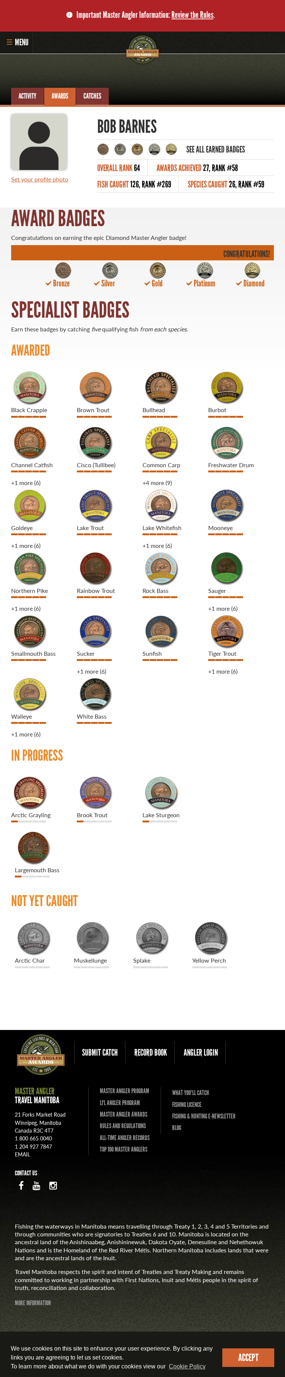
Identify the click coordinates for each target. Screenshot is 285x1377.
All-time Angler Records (125, 1138)
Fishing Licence (187, 1105)
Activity (27, 96)
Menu (22, 42)
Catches (92, 96)
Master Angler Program (124, 1091)
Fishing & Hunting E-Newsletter (204, 1116)
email (22, 1154)
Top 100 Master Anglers (123, 1149)
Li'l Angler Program (120, 1103)
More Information (33, 1303)
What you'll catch (190, 1093)
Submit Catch (100, 1052)
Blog (176, 1128)
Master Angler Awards (123, 1114)
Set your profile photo (39, 179)
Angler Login (201, 1052)
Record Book (150, 1052)
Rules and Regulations (123, 1126)
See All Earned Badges (215, 149)
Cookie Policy (187, 1366)
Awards (60, 96)
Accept (248, 1357)
